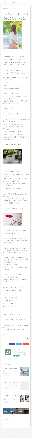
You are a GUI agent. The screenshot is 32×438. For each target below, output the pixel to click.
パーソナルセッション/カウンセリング (14, 2)
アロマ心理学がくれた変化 (10, 368)
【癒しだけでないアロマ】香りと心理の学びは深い (17, 382)
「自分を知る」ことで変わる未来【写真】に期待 (16, 396)
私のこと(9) (5, 334)
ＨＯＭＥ (4, 2)
